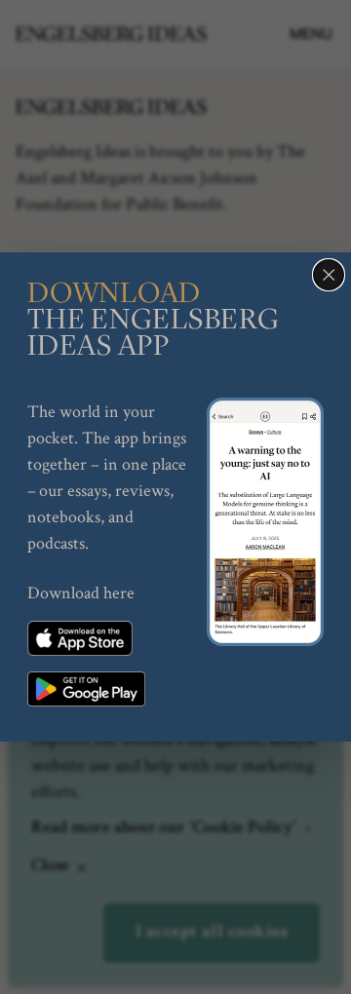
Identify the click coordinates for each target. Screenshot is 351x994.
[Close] (328, 274)
